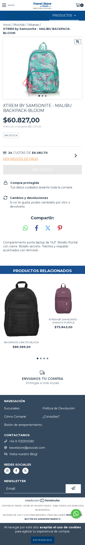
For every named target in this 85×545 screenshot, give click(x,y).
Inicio (7, 25)
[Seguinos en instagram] (7, 471)
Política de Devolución (58, 408)
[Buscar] (42, 15)
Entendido (42, 539)
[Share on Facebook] (36, 228)
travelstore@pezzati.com (27, 448)
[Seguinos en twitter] (25, 471)
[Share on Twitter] (48, 228)
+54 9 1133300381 (21, 441)
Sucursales (11, 408)
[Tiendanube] (43, 501)
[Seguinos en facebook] (16, 471)
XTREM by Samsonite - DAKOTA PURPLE (63, 321)
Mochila (19, 25)
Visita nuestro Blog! (23, 454)
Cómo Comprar (15, 416)
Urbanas (33, 25)
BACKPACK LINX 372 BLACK (21, 342)
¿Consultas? (51, 416)
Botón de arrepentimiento (23, 425)
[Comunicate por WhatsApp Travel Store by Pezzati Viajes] (76, 513)
